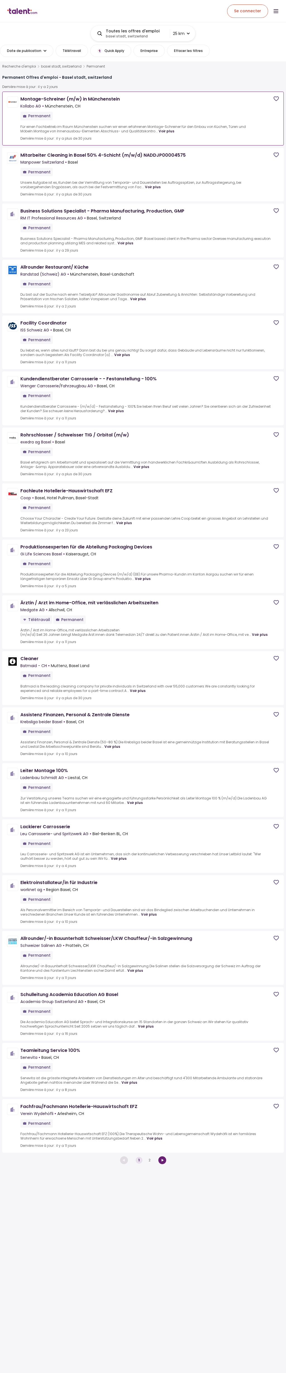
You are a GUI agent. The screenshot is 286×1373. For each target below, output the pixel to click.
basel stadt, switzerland (61, 66)
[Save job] (276, 98)
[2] (162, 1160)
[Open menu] (276, 11)
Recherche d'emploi (19, 66)
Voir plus (166, 131)
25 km (179, 33)
